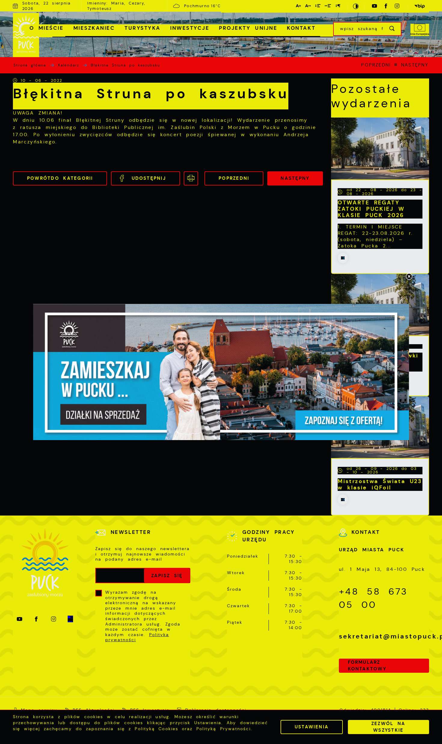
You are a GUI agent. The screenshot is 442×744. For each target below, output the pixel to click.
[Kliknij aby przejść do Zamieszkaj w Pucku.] (221, 372)
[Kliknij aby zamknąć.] (408, 276)
